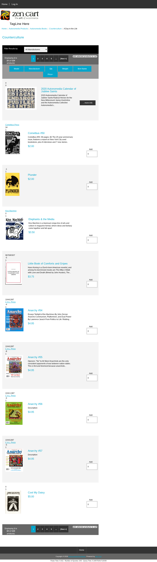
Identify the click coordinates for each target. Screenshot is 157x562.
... (56, 59)
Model (16, 69)
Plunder (32, 174)
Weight (65, 69)
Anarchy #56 (35, 403)
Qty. (51, 69)
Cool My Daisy (36, 492)
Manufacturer (34, 69)
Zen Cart (98, 556)
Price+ (50, 74)
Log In (15, 4)
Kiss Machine (11, 211)
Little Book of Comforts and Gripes (48, 263)
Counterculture (55, 29)
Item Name (82, 69)
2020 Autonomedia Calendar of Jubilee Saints (58, 90)
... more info (87, 103)
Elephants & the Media (41, 219)
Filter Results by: (11, 49)
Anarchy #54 (35, 310)
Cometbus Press (12, 125)
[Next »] (63, 59)
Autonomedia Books (38, 29)
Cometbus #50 (36, 133)
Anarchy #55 (35, 357)
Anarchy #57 (35, 450)
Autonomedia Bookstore (77, 556)
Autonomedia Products (18, 29)
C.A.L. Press (10, 302)
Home (5, 4)
